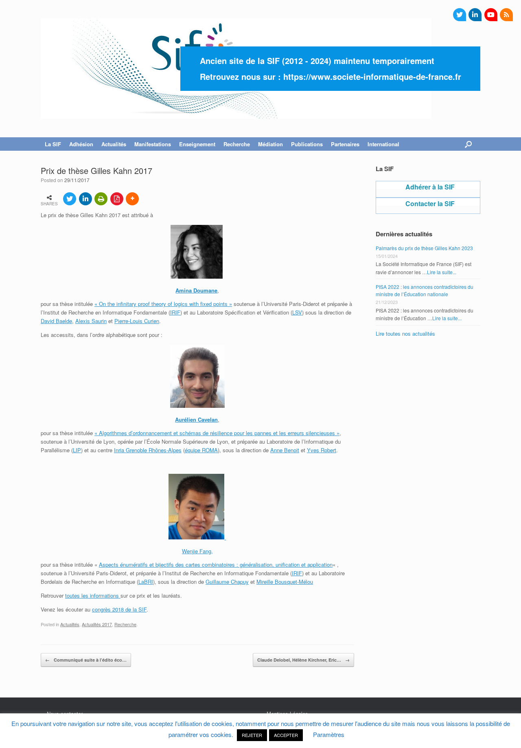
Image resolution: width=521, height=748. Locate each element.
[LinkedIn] (475, 14)
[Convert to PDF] (116, 198)
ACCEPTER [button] (286, 735)
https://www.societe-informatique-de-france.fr (372, 76)
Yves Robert (321, 450)
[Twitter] (459, 14)
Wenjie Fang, (197, 551)
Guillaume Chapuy (227, 581)
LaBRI (145, 581)
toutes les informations (92, 595)
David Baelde (56, 321)
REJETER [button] (252, 735)
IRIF (175, 312)
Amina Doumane (196, 290)
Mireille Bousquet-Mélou (284, 581)
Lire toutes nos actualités (405, 333)
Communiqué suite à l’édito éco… (86, 660)
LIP (77, 450)
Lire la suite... (441, 271)
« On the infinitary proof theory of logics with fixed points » (163, 304)
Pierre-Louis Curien (136, 321)
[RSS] (506, 14)
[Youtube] (490, 14)
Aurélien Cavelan (196, 419)
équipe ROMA (201, 450)
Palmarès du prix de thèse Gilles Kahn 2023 (424, 247)
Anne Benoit (284, 450)
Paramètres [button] (328, 734)
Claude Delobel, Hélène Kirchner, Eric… (303, 660)
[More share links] (132, 198)
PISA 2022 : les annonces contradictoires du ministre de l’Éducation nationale (424, 290)
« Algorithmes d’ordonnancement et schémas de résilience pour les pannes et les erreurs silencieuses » (216, 433)
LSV (297, 312)
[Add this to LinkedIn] (85, 198)
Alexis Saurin (91, 321)
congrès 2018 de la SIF (119, 609)
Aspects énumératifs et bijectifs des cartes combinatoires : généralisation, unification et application (216, 564)
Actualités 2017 (97, 624)
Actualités (69, 624)
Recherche (125, 624)
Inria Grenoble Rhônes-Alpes (148, 450)
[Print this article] (100, 198)
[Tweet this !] (69, 198)
